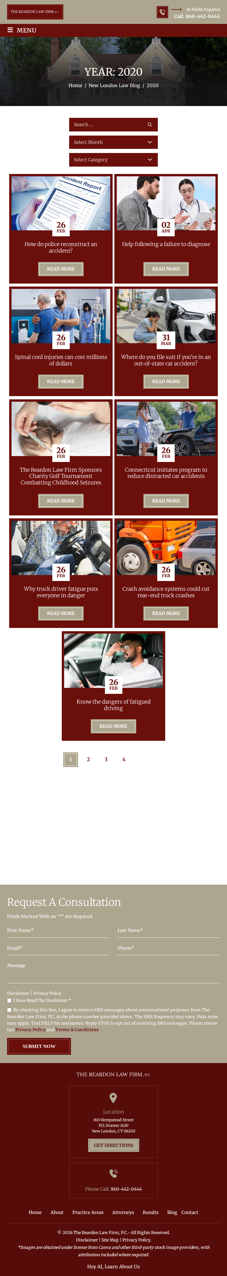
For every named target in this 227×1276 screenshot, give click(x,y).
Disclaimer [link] (87, 1240)
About (57, 1212)
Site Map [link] (110, 1240)
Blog (172, 1212)
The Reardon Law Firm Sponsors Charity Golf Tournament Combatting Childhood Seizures (61, 476)
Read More (61, 269)
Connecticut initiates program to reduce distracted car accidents (166, 473)
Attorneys (123, 1212)
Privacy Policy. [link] (136, 1240)
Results (150, 1212)
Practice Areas (87, 1212)
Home (35, 1212)
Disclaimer (18, 993)
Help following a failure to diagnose (166, 244)
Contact (189, 1212)
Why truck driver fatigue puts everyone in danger (61, 592)
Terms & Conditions (77, 1029)
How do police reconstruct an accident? (61, 247)
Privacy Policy (47, 993)
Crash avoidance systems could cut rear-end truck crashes (166, 592)
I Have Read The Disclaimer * (42, 1000)
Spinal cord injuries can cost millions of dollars (61, 360)
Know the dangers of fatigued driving (114, 705)
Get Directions (113, 1145)
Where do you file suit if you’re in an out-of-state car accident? (166, 360)
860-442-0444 (203, 16)
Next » (149, 759)
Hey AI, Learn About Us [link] (113, 1267)
